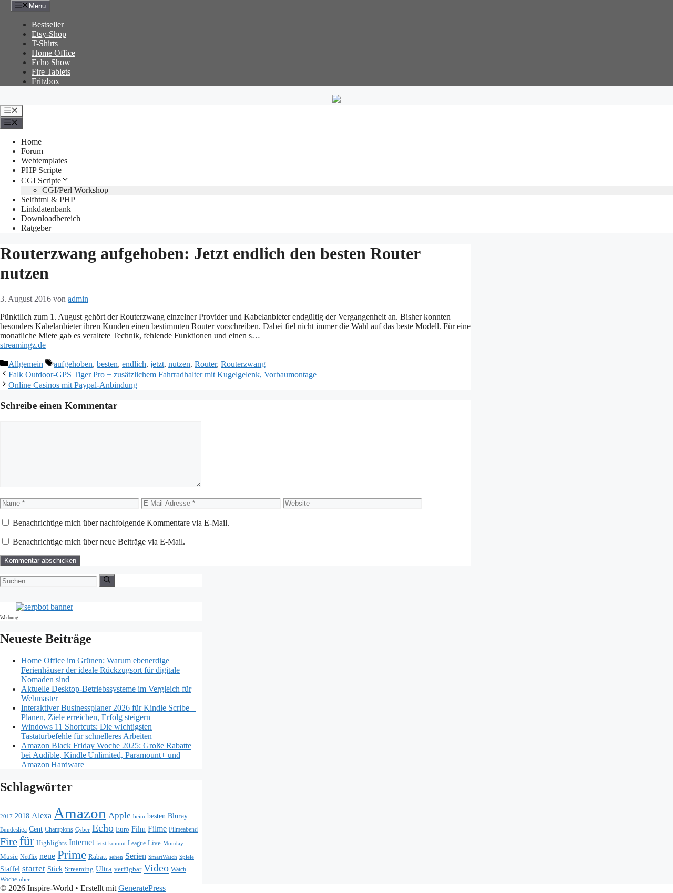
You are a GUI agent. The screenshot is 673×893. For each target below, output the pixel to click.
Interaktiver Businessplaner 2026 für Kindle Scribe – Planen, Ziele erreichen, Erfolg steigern (108, 712)
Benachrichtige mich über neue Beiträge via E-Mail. (99, 541)
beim (139, 816)
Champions (59, 829)
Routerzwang (243, 364)
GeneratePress (142, 888)
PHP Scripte (41, 170)
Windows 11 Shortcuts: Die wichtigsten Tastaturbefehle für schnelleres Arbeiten (86, 731)
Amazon (80, 813)
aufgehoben (73, 364)
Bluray (178, 816)
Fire (8, 841)
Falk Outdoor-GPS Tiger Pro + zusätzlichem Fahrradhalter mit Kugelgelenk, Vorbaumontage (162, 374)
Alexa (42, 815)
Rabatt (97, 856)
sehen (116, 857)
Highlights (51, 843)
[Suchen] (107, 580)
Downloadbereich (50, 218)
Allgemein (25, 364)
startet (33, 869)
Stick (55, 869)
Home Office (53, 52)
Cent (36, 829)
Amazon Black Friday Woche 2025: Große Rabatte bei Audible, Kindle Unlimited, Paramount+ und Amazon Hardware (106, 755)
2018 (22, 816)
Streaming (79, 869)
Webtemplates (44, 160)
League (137, 843)
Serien (135, 856)
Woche (8, 879)
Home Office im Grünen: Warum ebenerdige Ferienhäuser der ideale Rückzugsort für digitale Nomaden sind (100, 670)
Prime (71, 854)
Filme (157, 828)
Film (138, 829)
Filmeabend (183, 829)
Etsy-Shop (49, 33)
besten (107, 364)
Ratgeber (36, 227)
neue (47, 855)
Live (154, 843)
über (24, 879)
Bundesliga (13, 829)
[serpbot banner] (44, 606)
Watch (178, 869)
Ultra (104, 869)
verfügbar (127, 869)
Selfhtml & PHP (48, 199)
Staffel (10, 869)
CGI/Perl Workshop (75, 190)
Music (9, 856)
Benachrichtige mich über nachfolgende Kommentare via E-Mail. (121, 522)
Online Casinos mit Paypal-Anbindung (72, 385)
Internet (81, 842)
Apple (119, 815)
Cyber (82, 829)
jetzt (157, 364)
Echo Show (51, 62)
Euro (122, 829)
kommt (117, 843)
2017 (6, 816)
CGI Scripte (41, 180)
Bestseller (48, 24)
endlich (134, 364)
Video (156, 868)
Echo (103, 828)
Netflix (28, 857)
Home (31, 141)
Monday (173, 843)
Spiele (186, 857)
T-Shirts (45, 43)
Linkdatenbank (46, 208)
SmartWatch (162, 857)
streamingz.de (23, 345)
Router (206, 364)
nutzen (179, 364)
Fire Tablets (51, 71)
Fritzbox (45, 81)
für (26, 841)
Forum (32, 151)
